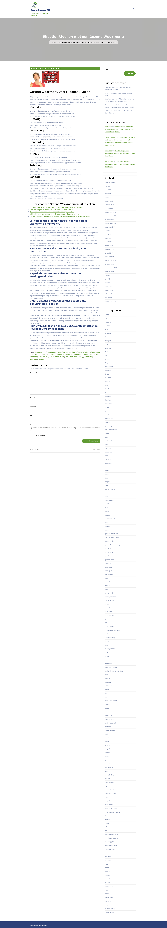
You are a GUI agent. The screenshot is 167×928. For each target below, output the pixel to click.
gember (108, 526)
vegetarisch (109, 805)
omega (107, 704)
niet (106, 693)
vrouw (107, 853)
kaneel (107, 608)
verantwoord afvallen (112, 812)
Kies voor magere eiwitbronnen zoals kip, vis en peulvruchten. (52, 210)
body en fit (109, 441)
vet (106, 816)
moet (107, 690)
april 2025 (108, 242)
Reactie (33, 373)
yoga (107, 905)
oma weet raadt (111, 701)
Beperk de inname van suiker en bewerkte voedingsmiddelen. (52, 212)
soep (107, 760)
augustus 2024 (110, 272)
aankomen (109, 404)
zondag (41, 359)
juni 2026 (108, 190)
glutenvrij (108, 548)
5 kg (106, 385)
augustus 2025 (110, 227)
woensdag (89, 357)
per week (108, 712)
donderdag (70, 352)
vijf (106, 827)
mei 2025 (108, 238)
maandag (34, 357)
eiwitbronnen (95, 352)
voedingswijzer (110, 849)
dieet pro (108, 485)
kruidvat (108, 641)
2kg (106, 355)
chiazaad (108, 463)
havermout (109, 574)
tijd (106, 786)
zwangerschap (110, 909)
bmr (106, 437)
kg (106, 619)
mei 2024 (108, 283)
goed (107, 556)
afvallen (108, 415)
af (105, 411)
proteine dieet (110, 730)
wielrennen (109, 897)
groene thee (109, 560)
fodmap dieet (110, 519)
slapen (107, 753)
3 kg (106, 363)
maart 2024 (109, 290)
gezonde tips (109, 541)
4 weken (108, 378)
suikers (107, 779)
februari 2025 (109, 249)
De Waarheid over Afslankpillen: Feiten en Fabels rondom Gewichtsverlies (119, 100)
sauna (107, 741)
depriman (108, 127)
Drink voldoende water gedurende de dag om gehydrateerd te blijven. (55, 214)
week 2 (107, 875)
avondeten (109, 426)
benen (107, 433)
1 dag (107, 315)
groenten (77, 354)
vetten (107, 819)
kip (97, 354)
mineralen (43, 357)
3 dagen (108, 359)
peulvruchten (54, 357)
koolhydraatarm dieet (113, 630)
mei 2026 (108, 194)
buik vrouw (108, 452)
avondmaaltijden (111, 430)
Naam (33, 397)
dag (106, 478)
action (107, 407)
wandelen (108, 860)
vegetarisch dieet (111, 808)
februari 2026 (109, 205)
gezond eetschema (112, 537)
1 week (107, 326)
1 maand (108, 322)
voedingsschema (111, 845)
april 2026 (108, 197)
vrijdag (80, 357)
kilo (106, 623)
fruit (32, 354)
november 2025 (110, 216)
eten (106, 508)
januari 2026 (109, 208)
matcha (108, 682)
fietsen (107, 511)
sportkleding (109, 775)
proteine (108, 727)
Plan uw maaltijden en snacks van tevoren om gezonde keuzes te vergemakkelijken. (60, 216)
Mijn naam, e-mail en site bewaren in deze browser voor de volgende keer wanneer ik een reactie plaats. (65, 429)
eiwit (106, 496)
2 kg (106, 344)
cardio (107, 456)
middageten (109, 686)
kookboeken (109, 626)
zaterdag (33, 359)
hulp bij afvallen (110, 597)
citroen (107, 467)
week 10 (107, 871)
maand (107, 660)
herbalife (108, 582)
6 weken (108, 396)
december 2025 (110, 212)
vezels (107, 823)
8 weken (108, 400)
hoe (106, 589)
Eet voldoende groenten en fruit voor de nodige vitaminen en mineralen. (56, 207)
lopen (107, 652)
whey (107, 894)
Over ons (127, 9)
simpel (107, 749)
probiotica (108, 716)
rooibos (107, 734)
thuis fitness (109, 782)
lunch (107, 656)
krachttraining (110, 638)
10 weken (108, 333)
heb (106, 578)
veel (106, 797)
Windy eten (109, 162)
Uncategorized (69, 42)
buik (106, 445)
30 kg (107, 374)
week (107, 868)
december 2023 (110, 301)
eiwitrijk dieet (109, 500)
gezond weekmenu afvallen (61, 354)
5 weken (108, 389)
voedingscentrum (111, 834)
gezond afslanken (111, 534)
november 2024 (110, 260)
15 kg (106, 337)
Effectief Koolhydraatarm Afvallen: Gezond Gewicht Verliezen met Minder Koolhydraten (119, 129)
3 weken (108, 370)
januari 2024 (109, 298)
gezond (107, 530)
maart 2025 (109, 246)
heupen (107, 586)
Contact (136, 9)
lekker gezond (110, 649)
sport (107, 771)
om (106, 697)
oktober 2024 (109, 264)
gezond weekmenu (42, 354)
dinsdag (61, 352)
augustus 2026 (110, 182)
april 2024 (108, 286)
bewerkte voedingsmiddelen (46, 352)
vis (67, 357)
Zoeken (107, 69)
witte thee (108, 901)
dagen (107, 482)
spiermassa (109, 768)
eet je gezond (110, 489)
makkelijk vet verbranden (114, 671)
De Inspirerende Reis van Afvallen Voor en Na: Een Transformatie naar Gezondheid (119, 106)
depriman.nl (40, 10)
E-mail (33, 407)
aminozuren (109, 419)
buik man (108, 448)
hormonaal (109, 593)
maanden (108, 664)
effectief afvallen (82, 352)
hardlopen (108, 571)
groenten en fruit (88, 354)
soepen (107, 764)
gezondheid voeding (112, 545)
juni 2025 (108, 234)
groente (108, 563)
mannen (108, 678)
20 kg (107, 352)
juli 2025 (107, 231)
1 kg (106, 318)
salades (108, 738)
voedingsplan (110, 842)
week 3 (107, 879)
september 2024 (111, 268)
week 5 (107, 883)
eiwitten (108, 504)
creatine (108, 474)
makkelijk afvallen (111, 667)
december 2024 (110, 257)
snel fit (107, 756)
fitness (107, 515)
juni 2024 (108, 279)
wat (106, 864)
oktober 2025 (109, 220)
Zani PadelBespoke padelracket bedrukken (120, 137)
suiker (62, 357)
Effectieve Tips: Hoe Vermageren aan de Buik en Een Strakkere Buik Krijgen (120, 153)
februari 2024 (109, 294)
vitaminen (73, 357)
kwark (107, 645)
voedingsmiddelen (111, 838)
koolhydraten (109, 634)
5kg (106, 393)
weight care (109, 886)
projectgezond (110, 723)
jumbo (107, 604)
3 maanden (109, 367)
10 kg (106, 329)
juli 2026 (107, 186)
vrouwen (108, 857)
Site (31, 416)
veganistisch (109, 801)
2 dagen (108, 341)
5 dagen (108, 381)
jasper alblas (109, 600)
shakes (107, 745)
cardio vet (108, 459)
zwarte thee (109, 912)
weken (107, 890)
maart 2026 (109, 201)
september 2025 (111, 223)
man (106, 675)
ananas (107, 422)
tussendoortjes (110, 790)
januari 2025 (109, 253)
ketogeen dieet (110, 615)
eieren (107, 493)
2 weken (108, 348)
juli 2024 (107, 275)
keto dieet (108, 612)
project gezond (110, 719)
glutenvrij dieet (110, 552)
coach (107, 471)
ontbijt (107, 708)
